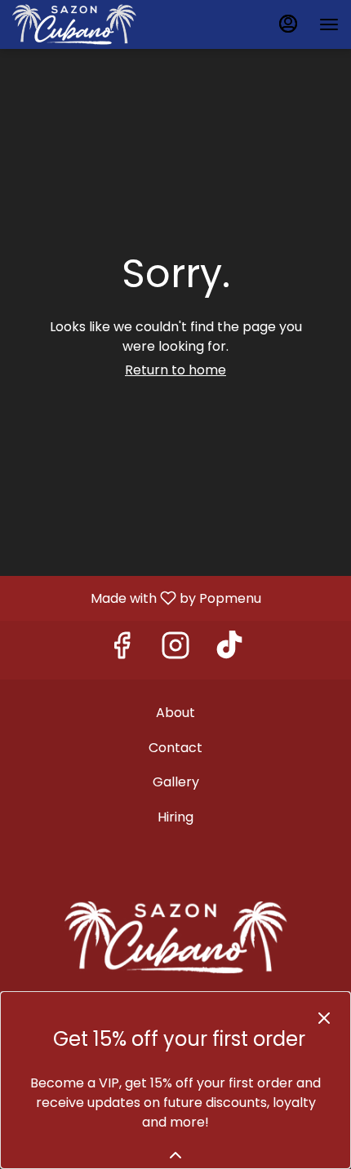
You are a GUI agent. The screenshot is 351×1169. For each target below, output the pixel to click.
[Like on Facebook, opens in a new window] (121, 650)
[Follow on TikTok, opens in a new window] (229, 650)
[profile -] (288, 23)
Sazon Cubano (175, 937)
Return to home (175, 370)
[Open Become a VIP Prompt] (175, 1155)
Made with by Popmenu (136, 598)
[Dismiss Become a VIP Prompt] (324, 1018)
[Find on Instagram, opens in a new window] (175, 650)
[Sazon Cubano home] (85, 24)
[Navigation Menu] (329, 24)
